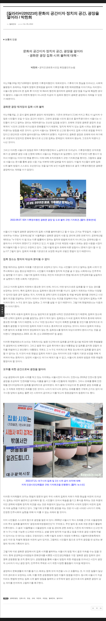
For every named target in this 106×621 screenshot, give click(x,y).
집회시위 (22, 598)
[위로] (93, 608)
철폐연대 (52, 598)
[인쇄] (101, 608)
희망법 (45, 598)
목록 (2, 310)
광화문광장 (14, 598)
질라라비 (60, 598)
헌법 (28, 598)
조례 (33, 598)
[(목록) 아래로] (97, 608)
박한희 (38, 598)
